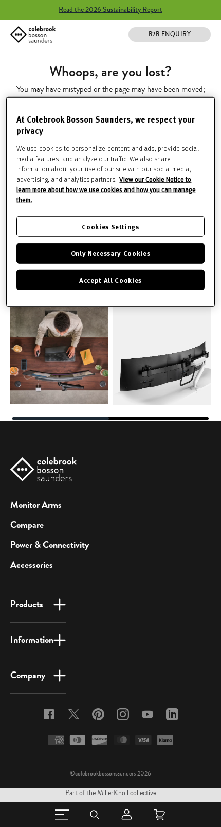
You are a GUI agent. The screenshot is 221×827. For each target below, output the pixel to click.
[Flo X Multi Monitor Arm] (162, 356)
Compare (27, 524)
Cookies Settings (110, 226)
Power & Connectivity (49, 545)
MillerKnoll (112, 793)
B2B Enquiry (170, 34)
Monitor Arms (36, 504)
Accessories (31, 565)
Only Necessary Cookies (110, 253)
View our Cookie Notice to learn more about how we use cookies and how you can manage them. (106, 189)
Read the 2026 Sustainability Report (110, 10)
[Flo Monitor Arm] (59, 355)
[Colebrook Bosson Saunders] (33, 34)
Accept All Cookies (110, 280)
